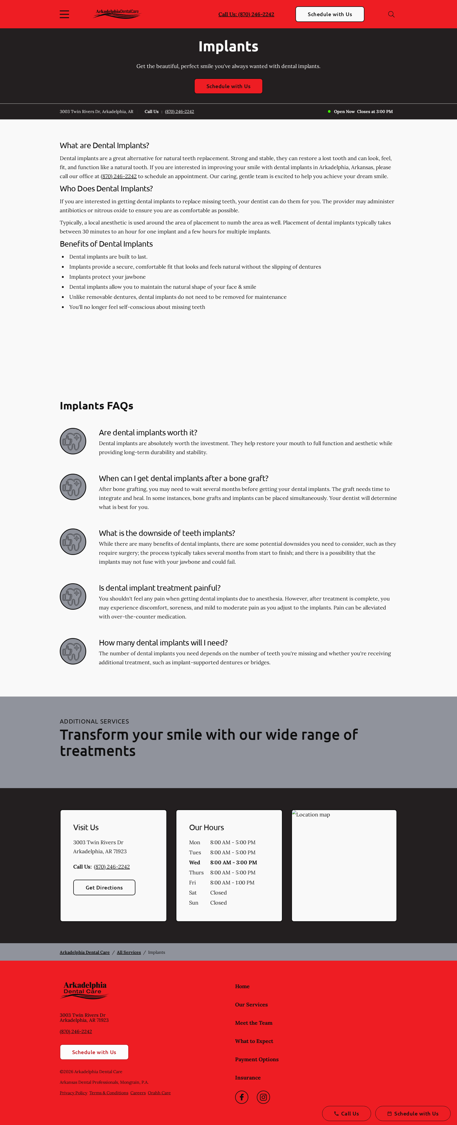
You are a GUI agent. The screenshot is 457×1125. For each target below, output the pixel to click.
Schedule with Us (330, 14)
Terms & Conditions (108, 1092)
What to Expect (254, 1041)
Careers (138, 1092)
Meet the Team (253, 1022)
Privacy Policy (73, 1092)
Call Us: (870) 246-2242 (246, 14)
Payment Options (257, 1059)
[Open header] (65, 14)
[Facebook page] (241, 1097)
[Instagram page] (263, 1097)
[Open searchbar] (391, 14)
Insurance (248, 1077)
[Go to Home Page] (117, 14)
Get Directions (104, 887)
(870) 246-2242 (179, 111)
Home (242, 986)
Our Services (251, 1004)
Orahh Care (159, 1092)
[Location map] (344, 865)
